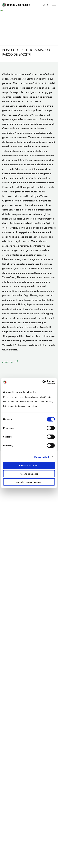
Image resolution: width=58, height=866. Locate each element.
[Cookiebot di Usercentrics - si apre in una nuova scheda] (42, 382)
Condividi (7, 362)
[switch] (51, 428)
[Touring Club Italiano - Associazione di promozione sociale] (16, 5)
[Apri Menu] (54, 4)
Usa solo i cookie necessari (29, 482)
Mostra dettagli (41, 457)
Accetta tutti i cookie (29, 465)
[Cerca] (48, 4)
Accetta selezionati (29, 474)
